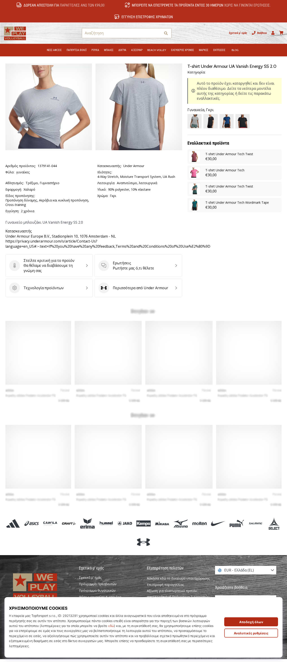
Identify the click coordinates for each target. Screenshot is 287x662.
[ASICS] (31, 523)
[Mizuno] (181, 523)
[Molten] (199, 523)
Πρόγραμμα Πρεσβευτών (98, 584)
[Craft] (69, 523)
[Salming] (255, 523)
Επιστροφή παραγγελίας (165, 585)
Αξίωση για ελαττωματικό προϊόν (172, 591)
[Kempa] (143, 523)
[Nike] (218, 523)
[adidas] (13, 523)
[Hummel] (106, 523)
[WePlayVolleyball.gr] (41, 586)
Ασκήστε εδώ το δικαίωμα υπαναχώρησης (178, 578)
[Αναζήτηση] (166, 33)
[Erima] (87, 523)
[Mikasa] (162, 523)
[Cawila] (50, 523)
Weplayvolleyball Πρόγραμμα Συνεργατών (178, 597)
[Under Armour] (143, 542)
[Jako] (124, 523)
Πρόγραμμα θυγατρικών (97, 590)
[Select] (274, 523)
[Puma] (236, 523)
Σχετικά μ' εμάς (238, 33)
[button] (157, 33)
